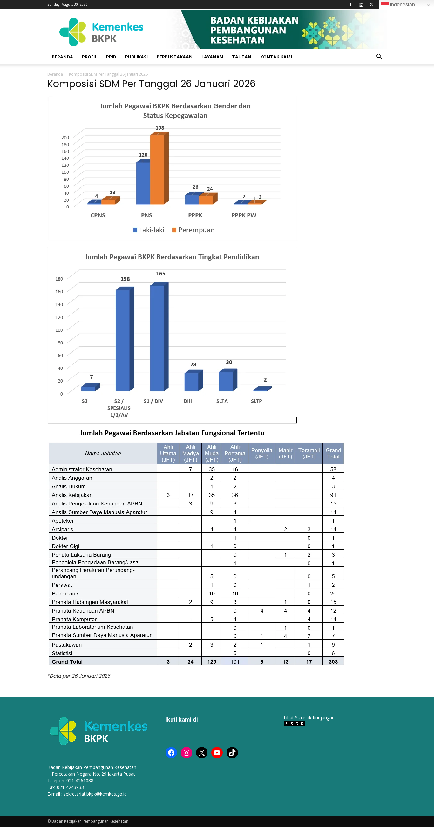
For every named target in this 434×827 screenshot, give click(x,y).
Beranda (55, 74)
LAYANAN (212, 57)
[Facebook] (350, 4)
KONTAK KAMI (276, 57)
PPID (111, 57)
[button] (379, 57)
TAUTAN (241, 57)
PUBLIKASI (136, 57)
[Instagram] (361, 4)
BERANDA (62, 57)
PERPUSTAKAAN (175, 57)
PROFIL (89, 57)
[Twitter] (371, 4)
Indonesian (402, 4)
